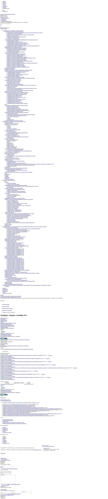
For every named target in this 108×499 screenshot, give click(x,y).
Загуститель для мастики (12, 128)
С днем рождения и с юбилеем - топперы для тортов (17, 203)
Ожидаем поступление (7, 293)
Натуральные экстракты (11, 131)
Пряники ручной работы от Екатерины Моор (16, 189)
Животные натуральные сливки (13, 135)
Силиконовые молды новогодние (13, 101)
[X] (6, 338)
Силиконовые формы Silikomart (13, 76)
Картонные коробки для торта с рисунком (15, 242)
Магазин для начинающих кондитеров (7, 14)
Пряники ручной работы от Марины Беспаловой (16, 192)
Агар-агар (9, 126)
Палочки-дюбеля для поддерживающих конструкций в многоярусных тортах (22, 88)
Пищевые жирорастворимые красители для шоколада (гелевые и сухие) (21, 165)
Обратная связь (3, 458)
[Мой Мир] (4, 338)
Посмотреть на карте (37, 449)
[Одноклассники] (2, 338)
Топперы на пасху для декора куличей (14, 210)
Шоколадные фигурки (11, 220)
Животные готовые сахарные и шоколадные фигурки (17, 216)
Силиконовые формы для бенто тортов (14, 75)
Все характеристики (4, 343)
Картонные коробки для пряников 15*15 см (15, 266)
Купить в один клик (5, 485)
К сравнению (9, 335)
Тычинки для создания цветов (13, 38)
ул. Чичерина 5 (3, 19)
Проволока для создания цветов (13, 37)
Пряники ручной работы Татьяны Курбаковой (16, 191)
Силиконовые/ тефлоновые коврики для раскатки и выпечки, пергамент (21, 114)
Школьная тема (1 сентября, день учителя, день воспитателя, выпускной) (14, 345)
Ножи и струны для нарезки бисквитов (14, 89)
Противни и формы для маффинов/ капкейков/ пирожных (18, 110)
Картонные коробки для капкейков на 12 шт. (15, 248)
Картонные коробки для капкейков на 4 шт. (15, 251)
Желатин (9, 127)
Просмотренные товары (5, 399)
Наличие (2, 327)
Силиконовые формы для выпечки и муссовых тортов (17, 74)
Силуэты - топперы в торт (12, 200)
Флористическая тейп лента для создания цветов (16, 36)
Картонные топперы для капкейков (14, 204)
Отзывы (4, 2)
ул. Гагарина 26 (3, 20)
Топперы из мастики (11, 219)
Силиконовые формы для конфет (13, 73)
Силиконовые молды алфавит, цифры (14, 95)
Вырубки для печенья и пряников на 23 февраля (16, 66)
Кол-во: (2, 466)
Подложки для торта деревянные (13, 232)
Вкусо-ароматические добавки (13, 133)
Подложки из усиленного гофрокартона (15, 237)
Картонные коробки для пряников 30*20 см (15, 269)
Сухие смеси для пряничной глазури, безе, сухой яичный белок (19, 150)
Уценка (4, 292)
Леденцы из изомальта (11, 183)
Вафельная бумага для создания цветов (14, 33)
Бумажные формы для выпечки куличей (15, 41)
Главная (4, 1)
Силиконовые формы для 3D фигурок (14, 100)
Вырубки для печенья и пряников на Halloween (16, 53)
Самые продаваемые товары (5, 400)
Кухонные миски (10, 119)
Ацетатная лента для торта (12, 86)
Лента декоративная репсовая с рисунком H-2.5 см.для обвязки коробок (21, 281)
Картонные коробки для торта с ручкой (14, 246)
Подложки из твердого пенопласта (14, 235)
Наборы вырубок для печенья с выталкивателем (16, 58)
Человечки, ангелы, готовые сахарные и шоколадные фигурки (19, 215)
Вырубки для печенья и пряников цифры (15, 55)
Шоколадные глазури (11, 140)
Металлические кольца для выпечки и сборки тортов (17, 109)
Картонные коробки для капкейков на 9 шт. (15, 249)
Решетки (9, 118)
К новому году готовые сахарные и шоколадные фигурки (18, 214)
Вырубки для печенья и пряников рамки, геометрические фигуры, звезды (21, 57)
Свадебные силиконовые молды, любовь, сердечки (17, 93)
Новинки (4, 288)
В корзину (3, 331)
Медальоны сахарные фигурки (13, 221)
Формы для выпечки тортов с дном (14, 108)
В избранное (8, 334)
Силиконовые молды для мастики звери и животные (17, 103)
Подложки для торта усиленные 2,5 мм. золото (16, 236)
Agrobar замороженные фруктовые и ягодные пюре (17, 170)
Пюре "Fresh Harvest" (11, 171)
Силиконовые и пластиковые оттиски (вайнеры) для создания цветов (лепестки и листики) (24, 32)
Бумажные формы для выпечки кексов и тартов (16, 44)
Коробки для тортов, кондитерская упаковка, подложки (13, 422)
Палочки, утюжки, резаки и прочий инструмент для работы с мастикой (21, 78)
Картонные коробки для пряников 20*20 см (15, 263)
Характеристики (3, 325)
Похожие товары (3, 326)
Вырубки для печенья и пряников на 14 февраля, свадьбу (18, 67)
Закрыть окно (3, 397)
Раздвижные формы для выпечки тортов (15, 111)
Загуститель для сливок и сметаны (13, 129)
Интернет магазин (3, 17)
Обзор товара (3, 324)
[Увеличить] (7, 328)
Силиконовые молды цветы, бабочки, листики (16, 99)
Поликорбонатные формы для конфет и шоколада (16, 48)
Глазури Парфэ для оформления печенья (15, 149)
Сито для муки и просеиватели (13, 116)
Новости (2, 295)
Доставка (4, 5)
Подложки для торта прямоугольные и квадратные (17, 229)
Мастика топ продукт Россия (12, 157)
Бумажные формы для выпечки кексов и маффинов (17, 42)
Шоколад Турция (10, 145)
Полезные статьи (6, 8)
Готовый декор (5, 421)
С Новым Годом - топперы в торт (13, 209)
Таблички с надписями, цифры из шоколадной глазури (17, 217)
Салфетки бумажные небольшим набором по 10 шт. (17, 278)
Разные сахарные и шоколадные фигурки (15, 218)
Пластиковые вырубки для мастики (14, 79)
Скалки (8, 117)
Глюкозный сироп (10, 154)
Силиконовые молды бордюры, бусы (14, 96)
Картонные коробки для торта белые (14, 243)
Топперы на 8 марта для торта (13, 207)
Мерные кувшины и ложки (12, 113)
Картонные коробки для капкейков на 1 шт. (15, 253)
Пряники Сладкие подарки (12, 190)
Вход (4, 10)
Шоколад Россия (10, 144)
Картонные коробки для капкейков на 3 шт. (15, 254)
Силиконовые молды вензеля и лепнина (15, 102)
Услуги (4, 4)
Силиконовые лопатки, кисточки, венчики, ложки (17, 115)
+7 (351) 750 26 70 (3, 459)
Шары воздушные (10, 197)
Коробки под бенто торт (11, 241)
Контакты (4, 3)
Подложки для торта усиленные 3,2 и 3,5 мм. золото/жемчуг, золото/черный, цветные (23, 228)
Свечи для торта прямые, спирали (13, 195)
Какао (8, 141)
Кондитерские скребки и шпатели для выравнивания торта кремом (20, 90)
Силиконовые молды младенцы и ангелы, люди (16, 97)
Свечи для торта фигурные (12, 194)
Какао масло (9, 142)
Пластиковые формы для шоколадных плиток (16, 51)
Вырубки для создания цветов (13, 35)
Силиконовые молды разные (12, 98)
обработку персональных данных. (13, 484)
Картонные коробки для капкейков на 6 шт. (15, 250)
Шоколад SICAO (10, 143)
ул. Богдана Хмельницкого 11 (6, 21)
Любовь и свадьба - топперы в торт (14, 211)
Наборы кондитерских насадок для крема (15, 84)
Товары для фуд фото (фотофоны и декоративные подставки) (14, 423)
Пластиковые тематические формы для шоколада (16, 49)
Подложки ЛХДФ (10, 234)
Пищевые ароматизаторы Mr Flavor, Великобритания (17, 132)
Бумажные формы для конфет (13, 40)
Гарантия (4, 7)
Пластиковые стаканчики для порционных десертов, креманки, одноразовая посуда (23, 45)
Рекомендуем (5, 291)
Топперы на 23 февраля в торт (13, 206)
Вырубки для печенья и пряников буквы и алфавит (17, 56)
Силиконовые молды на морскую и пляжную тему (17, 94)
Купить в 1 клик (11, 333)
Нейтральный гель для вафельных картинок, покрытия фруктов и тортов (21, 155)
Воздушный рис (10, 187)
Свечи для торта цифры (11, 196)
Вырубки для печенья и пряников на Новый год (16, 54)
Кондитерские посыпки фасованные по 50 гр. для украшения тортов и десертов (22, 186)
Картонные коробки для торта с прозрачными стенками (18, 245)
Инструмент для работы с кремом (13, 81)
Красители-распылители (12, 166)
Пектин (8, 125)
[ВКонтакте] (1, 338)
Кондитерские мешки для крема (13, 82)
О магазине (5, 6)
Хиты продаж (5, 289)
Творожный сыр (10, 137)
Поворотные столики (11, 87)
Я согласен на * (11, 484)
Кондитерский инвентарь (7, 419)
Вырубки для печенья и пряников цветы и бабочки (17, 59)
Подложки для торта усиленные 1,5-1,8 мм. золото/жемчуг (18, 230)
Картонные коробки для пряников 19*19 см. (15, 265)
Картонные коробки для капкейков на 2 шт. (15, 252)
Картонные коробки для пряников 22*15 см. (15, 264)
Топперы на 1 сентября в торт (13, 202)
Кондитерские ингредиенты (8, 420)
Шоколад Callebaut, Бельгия (12, 139)
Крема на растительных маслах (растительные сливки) (17, 136)
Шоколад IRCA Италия (11, 147)
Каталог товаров (3, 28)
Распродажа (5, 290)
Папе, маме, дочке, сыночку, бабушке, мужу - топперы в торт (19, 205)
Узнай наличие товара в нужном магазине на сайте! (10, 297)
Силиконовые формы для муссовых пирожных (16, 72)
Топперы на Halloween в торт (12, 201)
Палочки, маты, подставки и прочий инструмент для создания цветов (20, 34)
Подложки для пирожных (12, 233)
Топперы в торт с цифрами (12, 208)
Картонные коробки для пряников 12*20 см (15, 267)
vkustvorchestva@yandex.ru (49, 446)
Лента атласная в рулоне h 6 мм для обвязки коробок (17, 280)
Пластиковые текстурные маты (13, 50)
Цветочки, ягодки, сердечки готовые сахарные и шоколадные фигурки (20, 222)
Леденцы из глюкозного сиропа (13, 184)
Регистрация (5, 11)
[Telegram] (7, 338)
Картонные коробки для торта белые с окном (16, 244)
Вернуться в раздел (4, 323)
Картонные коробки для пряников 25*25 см (15, 268)
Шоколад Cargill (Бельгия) (12, 146)
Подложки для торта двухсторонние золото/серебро (17, 231)
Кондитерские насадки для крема (13, 83)
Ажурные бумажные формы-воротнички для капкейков (18, 43)
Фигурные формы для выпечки (13, 107)
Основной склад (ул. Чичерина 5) (7, 384)
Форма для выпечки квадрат (12, 106)
